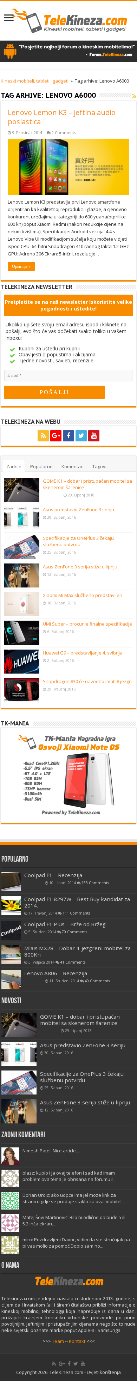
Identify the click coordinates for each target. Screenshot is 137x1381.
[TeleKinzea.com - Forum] (68, 50)
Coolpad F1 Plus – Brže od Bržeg (65, 924)
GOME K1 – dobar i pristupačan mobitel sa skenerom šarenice (80, 1019)
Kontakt (77, 1341)
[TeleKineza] (69, 19)
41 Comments (72, 962)
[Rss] (43, 435)
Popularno (41, 466)
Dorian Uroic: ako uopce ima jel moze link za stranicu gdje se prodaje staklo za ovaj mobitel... (73, 1198)
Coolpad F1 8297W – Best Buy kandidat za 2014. (77, 902)
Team (58, 1341)
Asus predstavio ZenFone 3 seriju (78, 509)
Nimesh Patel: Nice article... (50, 1150)
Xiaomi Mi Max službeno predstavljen (82, 595)
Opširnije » (21, 266)
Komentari (72, 466)
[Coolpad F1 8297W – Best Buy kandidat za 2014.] (11, 905)
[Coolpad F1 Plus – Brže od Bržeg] (11, 930)
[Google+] (55, 435)
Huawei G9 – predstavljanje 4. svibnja (83, 653)
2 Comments (64, 132)
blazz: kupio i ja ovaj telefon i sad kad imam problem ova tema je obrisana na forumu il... (69, 1176)
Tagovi (99, 466)
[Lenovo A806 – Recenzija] (11, 979)
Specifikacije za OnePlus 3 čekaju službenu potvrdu (78, 541)
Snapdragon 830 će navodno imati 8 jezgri (87, 681)
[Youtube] (93, 435)
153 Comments (95, 882)
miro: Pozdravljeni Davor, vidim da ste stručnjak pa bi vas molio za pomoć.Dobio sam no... (76, 1242)
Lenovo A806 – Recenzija (55, 973)
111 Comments (76, 913)
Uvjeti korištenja (104, 1372)
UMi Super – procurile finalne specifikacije (87, 624)
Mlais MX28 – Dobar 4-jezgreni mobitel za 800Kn (77, 951)
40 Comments (97, 980)
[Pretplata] (134, 96)
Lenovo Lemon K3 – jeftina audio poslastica (62, 117)
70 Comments (74, 931)
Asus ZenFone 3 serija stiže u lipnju (80, 566)
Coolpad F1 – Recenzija (53, 875)
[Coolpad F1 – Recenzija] (11, 881)
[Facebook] (68, 435)
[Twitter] (81, 435)
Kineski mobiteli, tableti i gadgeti (34, 81)
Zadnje (13, 466)
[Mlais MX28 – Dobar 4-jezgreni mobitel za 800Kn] (11, 954)
